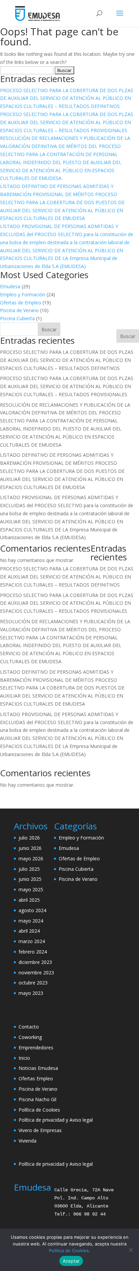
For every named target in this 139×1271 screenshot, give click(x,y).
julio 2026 (29, 837)
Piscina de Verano (19, 310)
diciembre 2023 (35, 962)
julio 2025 (29, 869)
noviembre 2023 (36, 972)
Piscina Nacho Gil (37, 1099)
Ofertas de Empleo (20, 302)
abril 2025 (29, 900)
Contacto (29, 1026)
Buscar (127, 336)
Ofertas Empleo (36, 1078)
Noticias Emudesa (38, 1068)
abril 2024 (29, 931)
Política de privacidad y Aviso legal (56, 1120)
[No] (130, 1249)
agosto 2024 (32, 910)
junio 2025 (30, 879)
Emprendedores (36, 1047)
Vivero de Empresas (40, 1130)
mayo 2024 (31, 921)
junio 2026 (30, 848)
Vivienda (27, 1140)
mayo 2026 (31, 858)
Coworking (30, 1037)
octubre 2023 (33, 982)
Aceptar (71, 1261)
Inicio (24, 1058)
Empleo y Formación (22, 294)
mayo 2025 (31, 889)
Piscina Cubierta (17, 318)
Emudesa (10, 286)
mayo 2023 (31, 993)
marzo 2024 (32, 941)
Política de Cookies (39, 1110)
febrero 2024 (33, 951)
